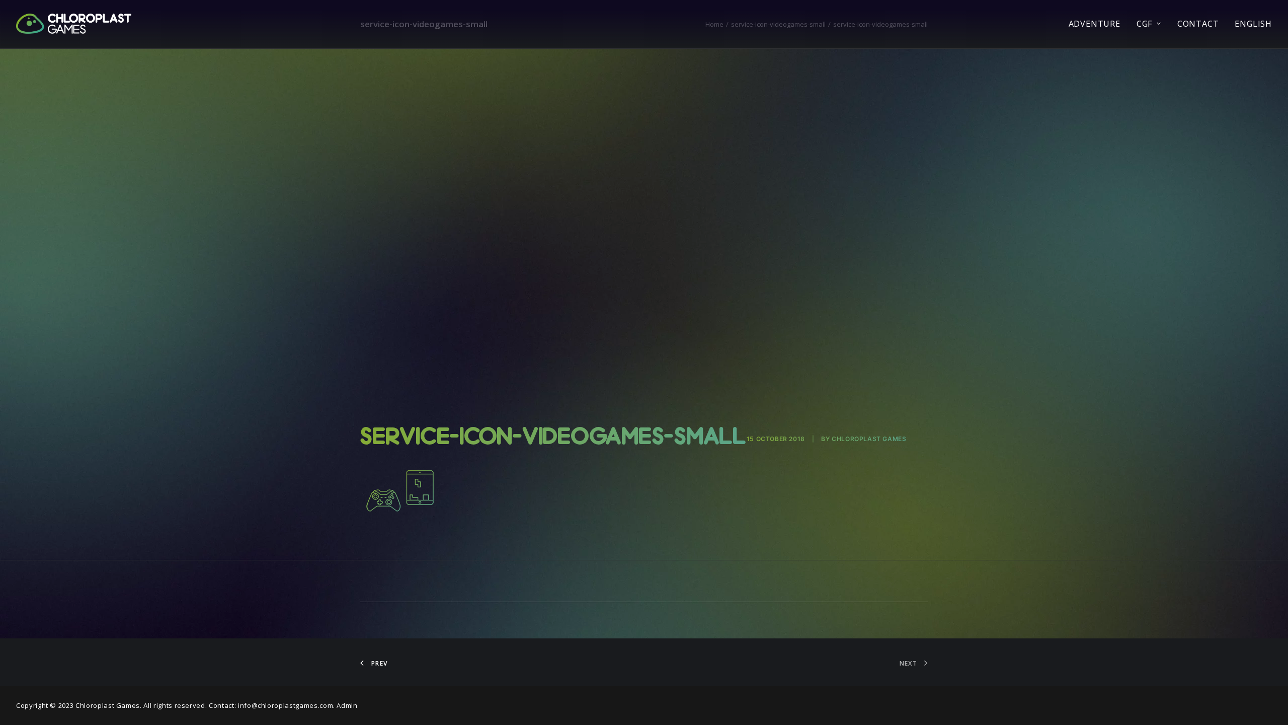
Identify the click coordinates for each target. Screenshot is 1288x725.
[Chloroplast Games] (73, 24)
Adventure (1094, 23)
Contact (1198, 23)
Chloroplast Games (869, 439)
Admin (347, 705)
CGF (1144, 23)
